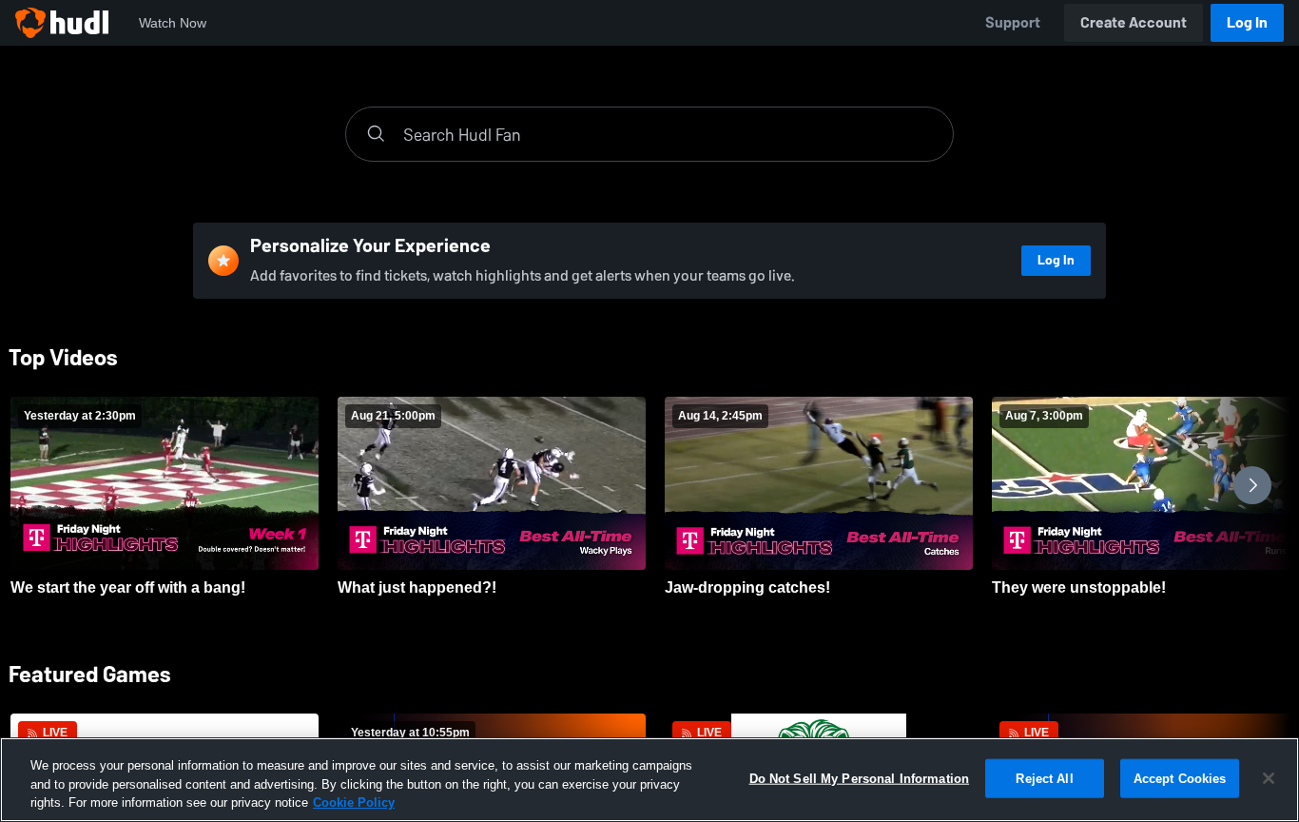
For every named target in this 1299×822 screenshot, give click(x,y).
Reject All (1044, 778)
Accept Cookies (1180, 778)
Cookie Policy (354, 802)
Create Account (1133, 22)
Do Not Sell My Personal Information (859, 778)
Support (1012, 22)
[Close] (1268, 778)
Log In (1247, 22)
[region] (649, 779)
